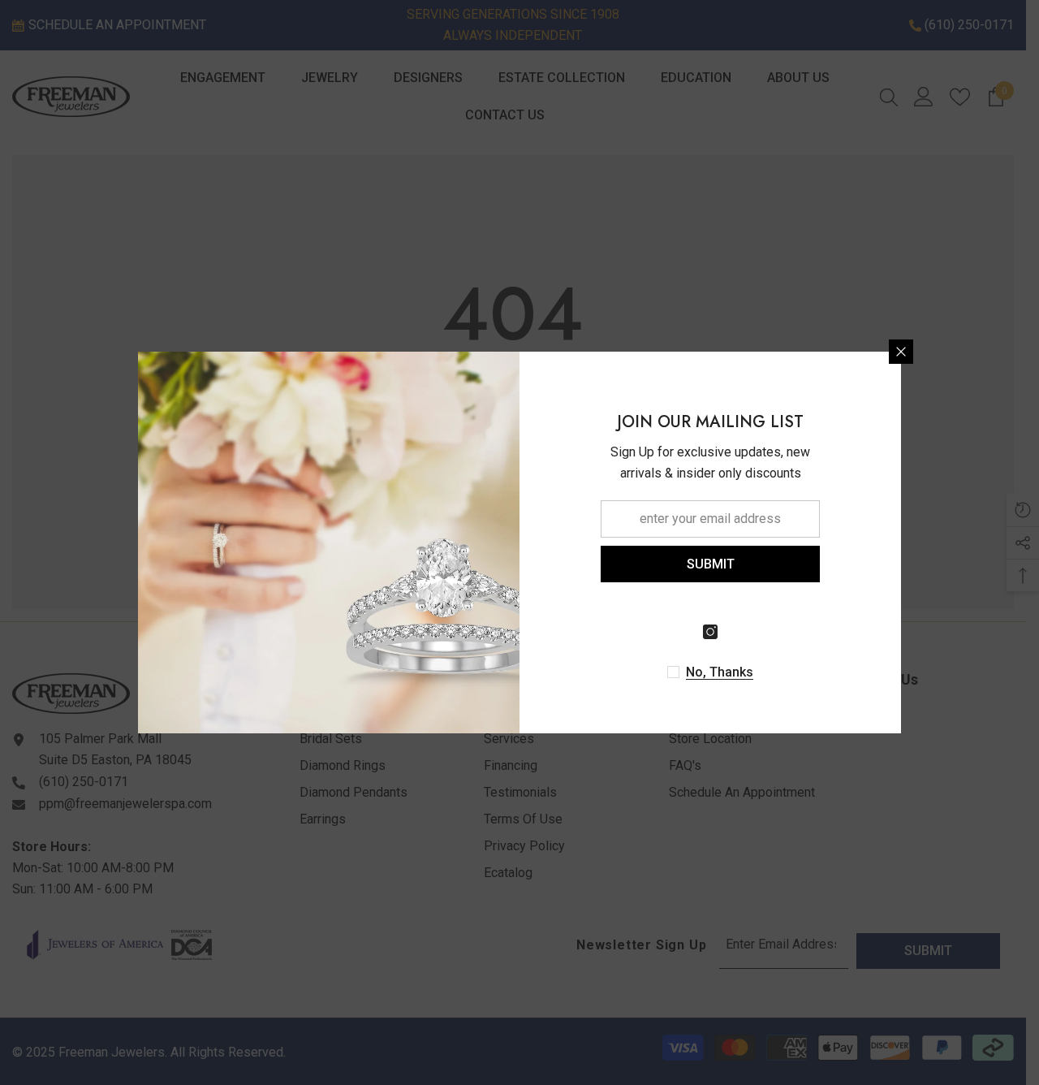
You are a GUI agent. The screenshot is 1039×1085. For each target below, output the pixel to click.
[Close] (901, 351)
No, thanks (719, 672)
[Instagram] (710, 632)
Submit (711, 564)
